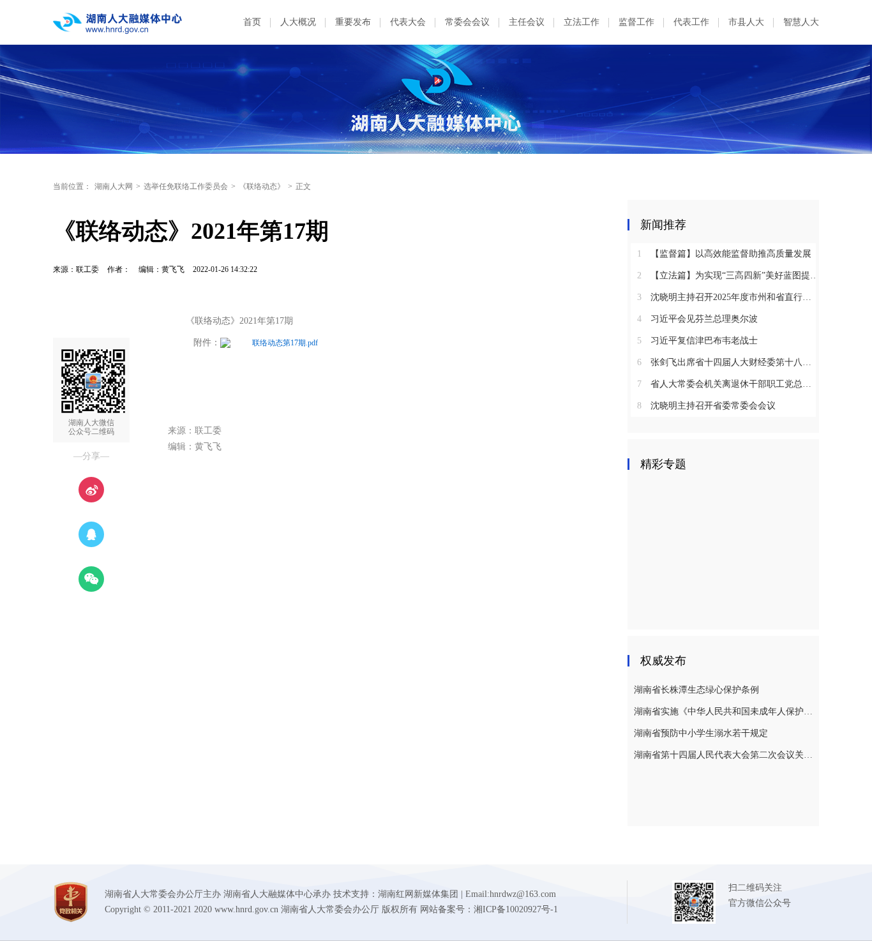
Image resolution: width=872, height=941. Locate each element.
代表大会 (408, 22)
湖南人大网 (113, 186)
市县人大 (746, 22)
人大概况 (298, 22)
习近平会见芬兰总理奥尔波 (697, 319)
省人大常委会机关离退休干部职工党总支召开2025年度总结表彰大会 (728, 384)
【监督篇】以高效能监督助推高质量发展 (724, 254)
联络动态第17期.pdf (285, 342)
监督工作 (636, 22)
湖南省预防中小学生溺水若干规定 (701, 733)
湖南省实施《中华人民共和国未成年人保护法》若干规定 (725, 711)
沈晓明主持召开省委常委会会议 (706, 405)
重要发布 (353, 22)
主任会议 (527, 22)
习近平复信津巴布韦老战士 (697, 340)
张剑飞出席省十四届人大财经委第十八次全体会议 (728, 362)
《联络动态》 (262, 186)
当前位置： (72, 186)
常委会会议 (467, 22)
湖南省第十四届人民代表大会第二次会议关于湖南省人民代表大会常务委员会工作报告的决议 (725, 755)
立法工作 (581, 22)
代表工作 (691, 22)
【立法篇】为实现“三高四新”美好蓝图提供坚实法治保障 (728, 275)
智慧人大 (801, 22)
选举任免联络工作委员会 (186, 186)
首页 (252, 22)
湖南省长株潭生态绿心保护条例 (696, 690)
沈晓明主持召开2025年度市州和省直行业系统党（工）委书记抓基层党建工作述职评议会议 (728, 297)
